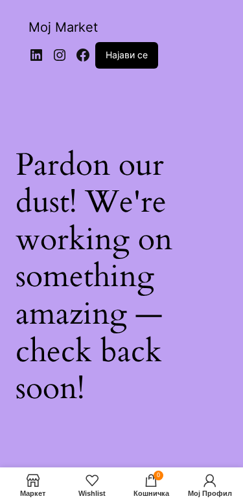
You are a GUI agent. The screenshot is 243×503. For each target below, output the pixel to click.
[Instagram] (59, 55)
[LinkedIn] (36, 55)
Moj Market (63, 27)
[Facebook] (83, 55)
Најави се (127, 54)
